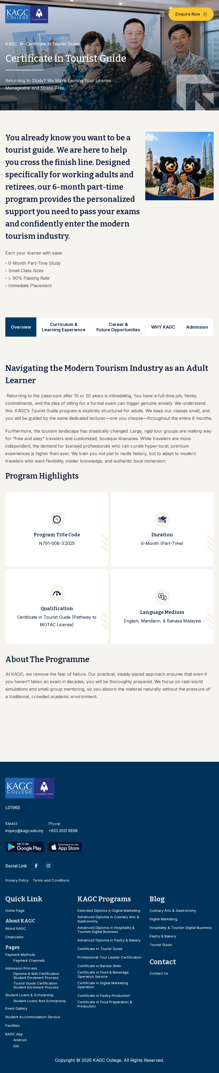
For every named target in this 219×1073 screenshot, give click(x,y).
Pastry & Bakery (163, 936)
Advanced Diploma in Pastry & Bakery (108, 940)
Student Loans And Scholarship (39, 1001)
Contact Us (159, 973)
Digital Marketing (163, 919)
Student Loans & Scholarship (29, 995)
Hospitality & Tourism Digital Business (181, 928)
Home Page (15, 911)
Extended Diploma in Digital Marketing (108, 911)
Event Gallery (16, 1008)
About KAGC (15, 928)
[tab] (20, 327)
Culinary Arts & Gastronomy (173, 911)
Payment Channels (29, 961)
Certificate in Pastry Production (103, 996)
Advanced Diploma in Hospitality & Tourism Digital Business (106, 930)
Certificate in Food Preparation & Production (104, 1004)
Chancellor (14, 937)
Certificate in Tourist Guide (100, 949)
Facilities (12, 1026)
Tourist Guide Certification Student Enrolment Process (35, 985)
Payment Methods (20, 955)
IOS (16, 1046)
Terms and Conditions (51, 880)
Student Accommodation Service (32, 1017)
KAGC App (14, 1034)
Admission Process (21, 968)
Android (19, 1040)
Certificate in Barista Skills (99, 966)
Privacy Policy (17, 880)
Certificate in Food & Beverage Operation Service (103, 974)
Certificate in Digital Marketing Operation (102, 985)
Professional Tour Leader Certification (109, 957)
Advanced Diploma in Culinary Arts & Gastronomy (108, 919)
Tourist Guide (161, 945)
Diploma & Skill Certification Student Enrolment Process (36, 976)
